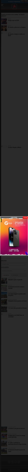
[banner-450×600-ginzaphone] (14, 255)
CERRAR (25, 217)
